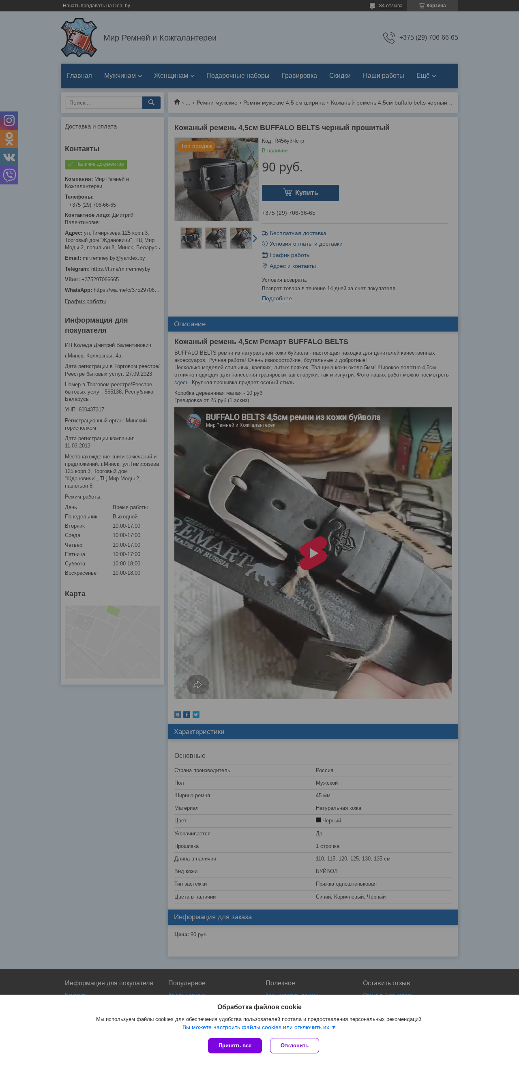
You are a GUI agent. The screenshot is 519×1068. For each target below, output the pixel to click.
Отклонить (295, 1045)
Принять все (235, 1045)
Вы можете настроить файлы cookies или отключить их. (256, 1027)
